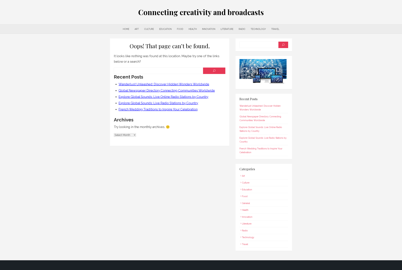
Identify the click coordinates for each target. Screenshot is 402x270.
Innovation (208, 29)
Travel (275, 29)
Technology (258, 29)
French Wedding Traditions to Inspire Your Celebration (158, 109)
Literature (227, 29)
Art (137, 29)
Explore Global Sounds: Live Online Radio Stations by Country (163, 97)
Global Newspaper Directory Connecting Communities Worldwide (167, 90)
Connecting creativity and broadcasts (201, 12)
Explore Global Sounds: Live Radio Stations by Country (158, 103)
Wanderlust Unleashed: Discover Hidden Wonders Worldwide (164, 84)
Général (246, 203)
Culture (149, 29)
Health (193, 29)
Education (165, 29)
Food (180, 29)
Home (126, 29)
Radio (242, 29)
